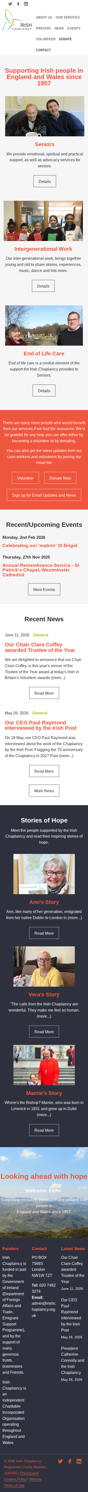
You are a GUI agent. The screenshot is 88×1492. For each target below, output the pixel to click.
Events (73, 28)
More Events (44, 590)
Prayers (43, 28)
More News (44, 791)
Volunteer (45, 39)
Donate (65, 39)
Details (45, 182)
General (40, 635)
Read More (44, 693)
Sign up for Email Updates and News (44, 495)
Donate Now (60, 478)
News (59, 28)
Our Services (68, 17)
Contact (43, 50)
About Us (44, 17)
